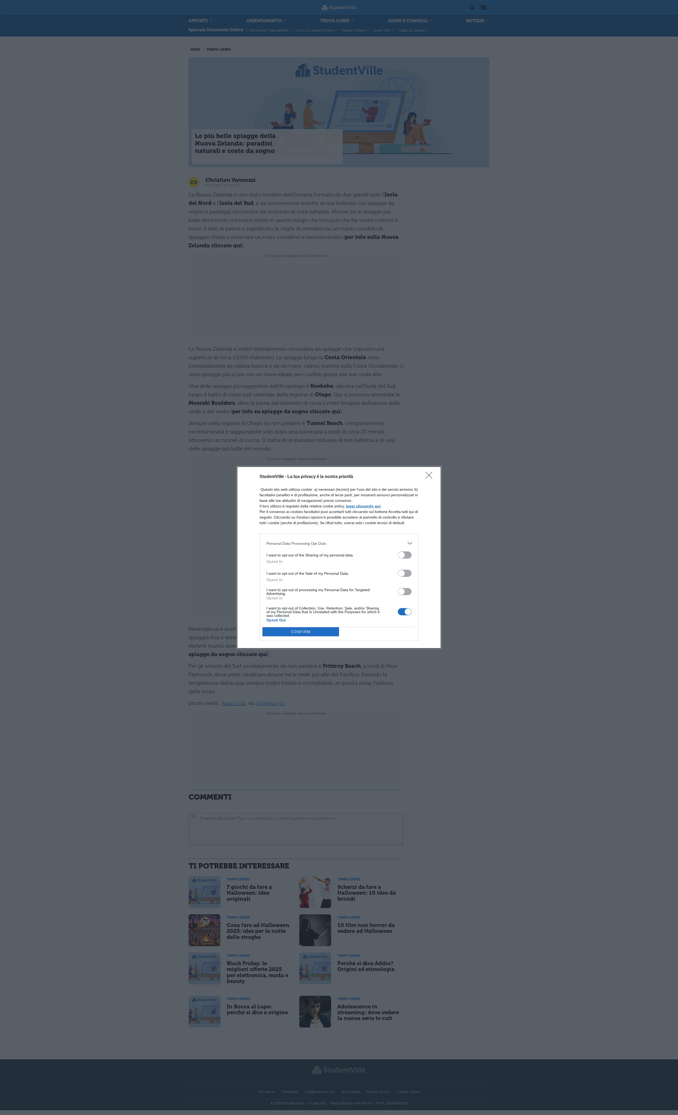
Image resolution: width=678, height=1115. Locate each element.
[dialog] (339, 557)
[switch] (405, 555)
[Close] (431, 477)
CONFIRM (301, 632)
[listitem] (339, 543)
